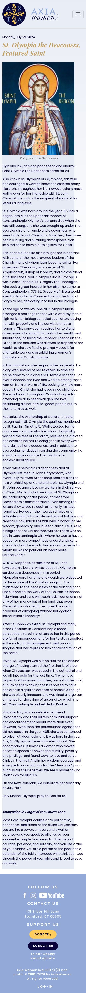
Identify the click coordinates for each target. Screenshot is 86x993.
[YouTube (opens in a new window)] (51, 895)
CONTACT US (43, 903)
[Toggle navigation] (78, 14)
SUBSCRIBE (43, 945)
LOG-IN (45, 986)
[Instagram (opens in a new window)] (33, 895)
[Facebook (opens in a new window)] (25, 895)
